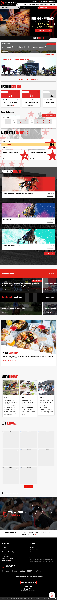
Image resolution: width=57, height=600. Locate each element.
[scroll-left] (3, 121)
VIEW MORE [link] (49, 253)
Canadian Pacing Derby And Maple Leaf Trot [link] (18, 193)
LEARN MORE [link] (34, 521)
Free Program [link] (44, 1)
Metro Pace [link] (7, 219)
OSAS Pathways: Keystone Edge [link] (14, 308)
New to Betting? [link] (52, 1)
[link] (8, 3)
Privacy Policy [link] (36, 598)
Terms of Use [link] (45, 598)
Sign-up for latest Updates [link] (27, 79)
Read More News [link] (49, 54)
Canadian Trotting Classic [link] (11, 245)
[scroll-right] (54, 121)
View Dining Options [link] (9, 360)
